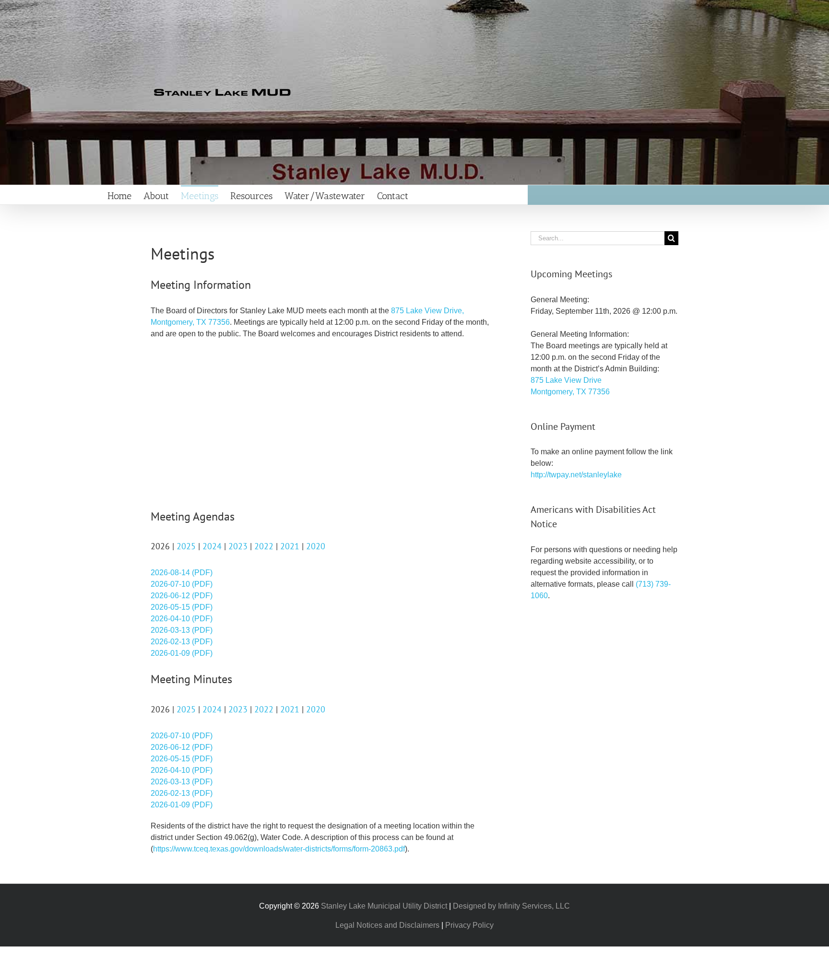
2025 (186, 546)
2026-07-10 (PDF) (182, 584)
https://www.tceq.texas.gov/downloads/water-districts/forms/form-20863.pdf (279, 849)
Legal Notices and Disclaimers (387, 925)
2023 (238, 546)
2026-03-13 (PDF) (182, 630)
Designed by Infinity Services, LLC (511, 906)
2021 (289, 546)
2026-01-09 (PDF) (182, 653)
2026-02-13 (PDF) (182, 642)
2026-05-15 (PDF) (182, 607)
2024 (212, 546)
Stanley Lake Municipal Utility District (384, 906)
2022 (263, 546)
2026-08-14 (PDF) (182, 572)
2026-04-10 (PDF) (182, 619)
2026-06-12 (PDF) (182, 595)
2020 (315, 546)
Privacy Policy (469, 925)
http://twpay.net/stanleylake (576, 475)
